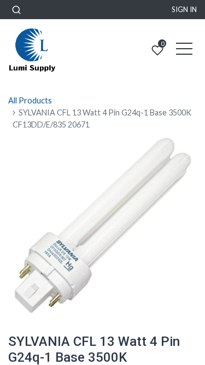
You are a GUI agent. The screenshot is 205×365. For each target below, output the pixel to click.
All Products (30, 100)
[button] (16, 9)
